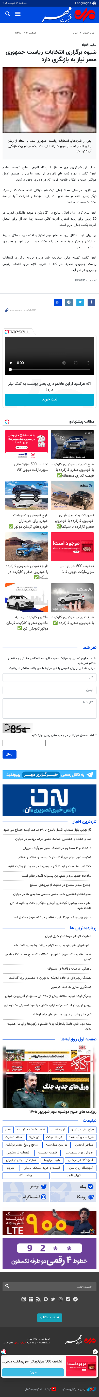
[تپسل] (6, 331)
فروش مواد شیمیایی (79, 1152)
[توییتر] (53, 1299)
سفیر (8, 1129)
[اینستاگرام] (60, 1299)
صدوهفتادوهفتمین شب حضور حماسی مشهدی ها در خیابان (52, 894)
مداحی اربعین (84, 1144)
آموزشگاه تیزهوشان (80, 1160)
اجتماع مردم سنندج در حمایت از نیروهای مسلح (60, 885)
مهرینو (10, 1167)
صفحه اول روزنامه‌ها (78, 1039)
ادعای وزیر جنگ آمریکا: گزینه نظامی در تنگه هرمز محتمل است (51, 917)
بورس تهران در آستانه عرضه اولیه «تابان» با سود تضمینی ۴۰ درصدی (47, 1005)
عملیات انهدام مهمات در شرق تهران (68, 936)
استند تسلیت (14, 1137)
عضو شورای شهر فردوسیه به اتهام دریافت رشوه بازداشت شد (52, 945)
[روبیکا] (46, 1299)
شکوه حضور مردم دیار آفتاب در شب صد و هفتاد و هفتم (55, 857)
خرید (33, 1372)
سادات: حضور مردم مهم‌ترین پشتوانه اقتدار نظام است (56, 875)
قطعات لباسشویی (18, 1152)
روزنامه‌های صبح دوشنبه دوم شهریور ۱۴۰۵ (62, 1112)
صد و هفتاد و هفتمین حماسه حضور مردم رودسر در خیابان (53, 839)
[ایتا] (23, 1299)
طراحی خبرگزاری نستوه (74, 1389)
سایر (74, 33)
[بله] (68, 1299)
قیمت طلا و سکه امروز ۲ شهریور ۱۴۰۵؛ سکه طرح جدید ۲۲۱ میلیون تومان (48, 957)
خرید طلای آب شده (81, 1137)
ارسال (9, 754)
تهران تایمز (73, 1175)
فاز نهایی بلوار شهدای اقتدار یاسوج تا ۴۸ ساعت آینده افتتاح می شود (47, 829)
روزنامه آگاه (26, 1175)
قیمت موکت (54, 1137)
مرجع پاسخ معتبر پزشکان (22, 1144)
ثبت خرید (49, 399)
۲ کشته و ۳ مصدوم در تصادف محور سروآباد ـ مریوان (57, 848)
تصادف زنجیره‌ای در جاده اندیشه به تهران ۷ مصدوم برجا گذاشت (50, 978)
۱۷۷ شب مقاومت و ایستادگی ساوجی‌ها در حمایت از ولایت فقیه (49, 866)
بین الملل (88, 33)
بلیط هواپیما (52, 1160)
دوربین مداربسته (56, 1144)
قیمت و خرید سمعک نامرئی (42, 1167)
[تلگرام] (75, 1299)
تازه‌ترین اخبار (84, 821)
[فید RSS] (38, 1299)
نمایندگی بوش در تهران (21, 1160)
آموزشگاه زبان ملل (81, 1167)
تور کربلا (34, 1137)
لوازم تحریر (58, 1129)
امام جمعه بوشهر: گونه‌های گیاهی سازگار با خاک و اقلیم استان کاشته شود (50, 906)
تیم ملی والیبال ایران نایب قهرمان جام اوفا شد (61, 1014)
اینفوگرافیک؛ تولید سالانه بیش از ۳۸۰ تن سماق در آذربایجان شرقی (48, 996)
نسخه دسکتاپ (49, 1317)
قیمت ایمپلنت (47, 1152)
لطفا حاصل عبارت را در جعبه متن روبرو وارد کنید (63, 735)
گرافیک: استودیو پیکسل (38, 1389)
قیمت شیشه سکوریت (31, 1129)
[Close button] (95, 1351)
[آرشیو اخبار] (31, 1299)
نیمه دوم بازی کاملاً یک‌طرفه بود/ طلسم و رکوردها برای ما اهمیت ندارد (49, 1026)
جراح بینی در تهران (82, 1129)
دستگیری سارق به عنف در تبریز (71, 987)
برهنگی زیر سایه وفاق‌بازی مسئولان (69, 968)
